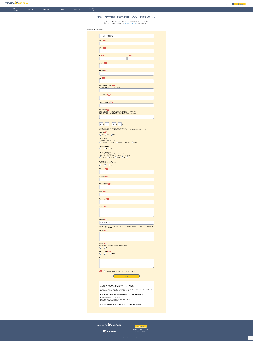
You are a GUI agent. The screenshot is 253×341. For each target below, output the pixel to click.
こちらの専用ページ (131, 23)
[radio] (101, 134)
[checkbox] (126, 134)
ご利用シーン (31, 9)
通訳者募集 (77, 9)
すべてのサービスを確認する (140, 331)
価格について (46, 9)
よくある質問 (62, 9)
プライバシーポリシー (144, 329)
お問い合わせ (239, 4)
